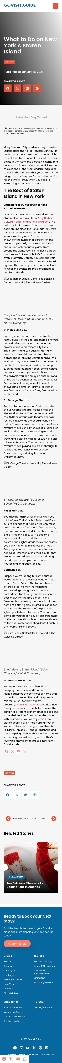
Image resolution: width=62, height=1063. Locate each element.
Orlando (8, 988)
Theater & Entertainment (41, 972)
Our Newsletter (12, 1021)
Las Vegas (9, 970)
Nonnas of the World (28, 704)
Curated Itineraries (14, 1016)
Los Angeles (10, 975)
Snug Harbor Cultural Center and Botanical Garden (28, 219)
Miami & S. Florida (13, 979)
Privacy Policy (47, 1055)
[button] (55, 6)
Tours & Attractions (44, 966)
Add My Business (43, 1007)
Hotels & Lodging (43, 961)
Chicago (8, 966)
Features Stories (13, 1007)
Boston (8, 961)
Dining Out (39, 978)
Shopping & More (43, 982)
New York (9, 984)
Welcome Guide (13, 1012)
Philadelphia (11, 993)
